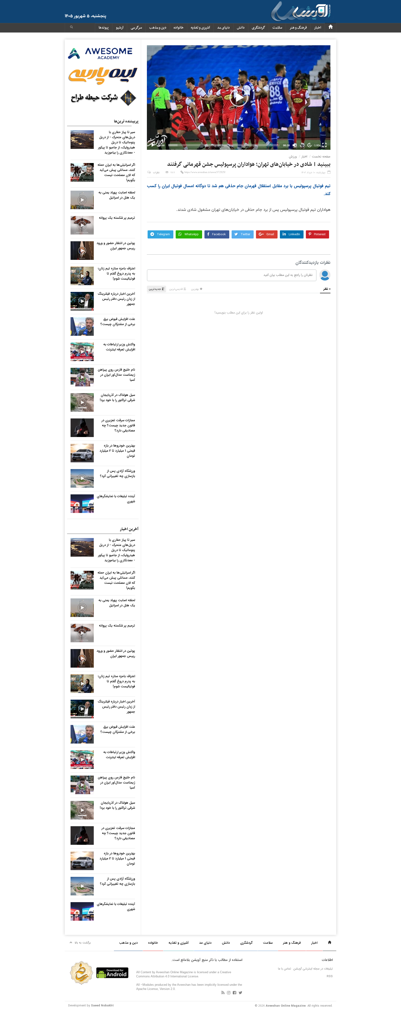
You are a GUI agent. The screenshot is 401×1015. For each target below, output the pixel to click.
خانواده (179, 28)
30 (302, 145)
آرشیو (119, 28)
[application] (238, 97)
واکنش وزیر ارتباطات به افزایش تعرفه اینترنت (119, 347)
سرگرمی (136, 28)
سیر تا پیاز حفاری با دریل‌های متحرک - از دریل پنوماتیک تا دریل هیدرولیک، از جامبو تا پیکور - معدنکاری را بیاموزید (116, 142)
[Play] (153, 145)
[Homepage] (330, 28)
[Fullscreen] (324, 145)
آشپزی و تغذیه (200, 28)
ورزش (293, 156)
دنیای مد (223, 28)
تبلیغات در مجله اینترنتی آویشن (313, 968)
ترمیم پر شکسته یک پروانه (117, 217)
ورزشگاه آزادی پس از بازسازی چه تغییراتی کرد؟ (117, 473)
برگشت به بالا (83, 942)
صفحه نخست (321, 156)
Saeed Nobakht (102, 1005)
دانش (241, 28)
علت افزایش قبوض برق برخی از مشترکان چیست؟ (117, 322)
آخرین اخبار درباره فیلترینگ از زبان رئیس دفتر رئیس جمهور (116, 299)
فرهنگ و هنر (298, 28)
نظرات (156, 173)
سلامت (277, 28)
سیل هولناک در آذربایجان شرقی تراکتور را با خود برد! (117, 397)
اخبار (317, 28)
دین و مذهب (157, 28)
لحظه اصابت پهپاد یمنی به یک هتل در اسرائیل (116, 195)
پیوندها (104, 28)
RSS (330, 976)
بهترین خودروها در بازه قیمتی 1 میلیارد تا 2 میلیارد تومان (117, 450)
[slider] (223, 145)
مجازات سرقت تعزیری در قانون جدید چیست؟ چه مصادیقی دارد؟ (118, 425)
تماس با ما (284, 968)
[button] (71, 27)
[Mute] (294, 145)
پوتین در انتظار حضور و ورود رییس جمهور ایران (116, 246)
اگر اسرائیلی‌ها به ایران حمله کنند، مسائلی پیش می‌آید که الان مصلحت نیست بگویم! (116, 172)
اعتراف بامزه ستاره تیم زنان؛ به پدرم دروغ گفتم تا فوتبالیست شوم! (116, 273)
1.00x (317, 145)
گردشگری (258, 28)
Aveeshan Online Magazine (286, 1005)
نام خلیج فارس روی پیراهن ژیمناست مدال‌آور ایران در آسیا (116, 374)
